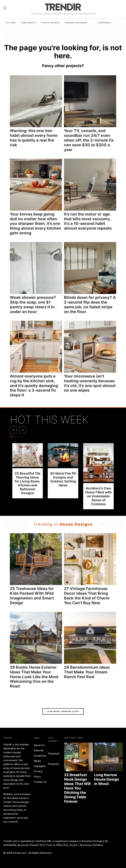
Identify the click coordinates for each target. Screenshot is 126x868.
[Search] (5, 8)
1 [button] (11, 437)
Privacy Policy (38, 774)
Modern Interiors (76, 22)
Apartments (28, 22)
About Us (39, 745)
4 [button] (21, 437)
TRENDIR (63, 7)
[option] (27, 470)
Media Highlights (40, 763)
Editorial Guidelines (40, 753)
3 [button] (18, 437)
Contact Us (40, 781)
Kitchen (11, 22)
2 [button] (14, 437)
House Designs (51, 22)
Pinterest (53, 764)
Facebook (53, 753)
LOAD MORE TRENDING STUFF (63, 711)
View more (104, 22)
